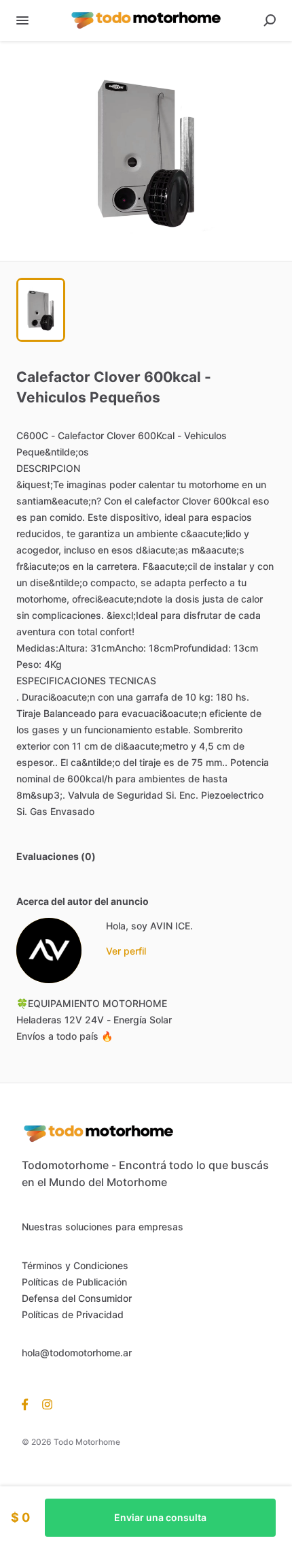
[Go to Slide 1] (40, 310)
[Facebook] (28, 1404)
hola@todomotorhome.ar (77, 1352)
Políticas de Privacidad (73, 1314)
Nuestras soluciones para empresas (102, 1226)
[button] (146, 151)
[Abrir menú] (22, 20)
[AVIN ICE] (48, 950)
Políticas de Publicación (74, 1282)
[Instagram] (43, 1404)
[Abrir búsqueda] (269, 20)
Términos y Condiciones (75, 1265)
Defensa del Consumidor (77, 1298)
